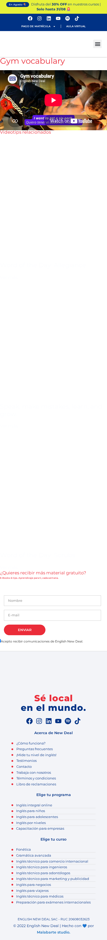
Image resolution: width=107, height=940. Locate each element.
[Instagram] (39, 18)
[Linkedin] (49, 18)
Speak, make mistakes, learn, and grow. (51, 410)
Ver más (9, 277)
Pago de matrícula (35, 26)
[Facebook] (30, 18)
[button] (97, 44)
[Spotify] (67, 18)
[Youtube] (58, 18)
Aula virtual (76, 26)
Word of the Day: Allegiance (43, 265)
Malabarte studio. (53, 932)
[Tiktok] (77, 18)
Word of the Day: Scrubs (37, 555)
